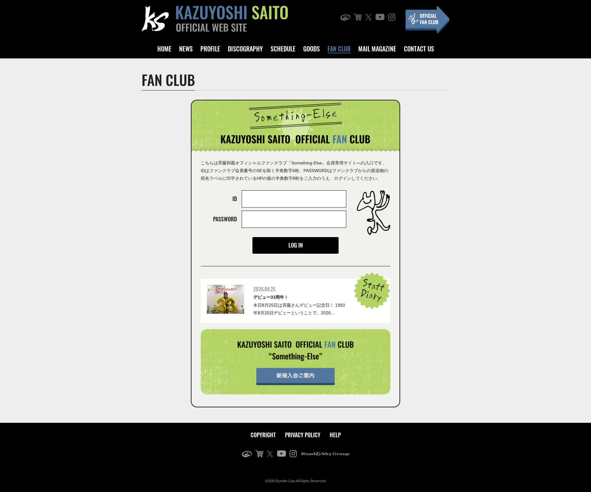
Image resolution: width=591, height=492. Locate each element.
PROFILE (210, 48)
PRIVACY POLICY (302, 435)
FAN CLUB (339, 48)
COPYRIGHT (263, 435)
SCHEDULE (283, 48)
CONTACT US (419, 48)
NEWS (186, 48)
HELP (335, 435)
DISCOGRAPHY (245, 48)
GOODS (311, 48)
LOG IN (295, 245)
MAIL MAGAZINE (377, 48)
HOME (164, 48)
